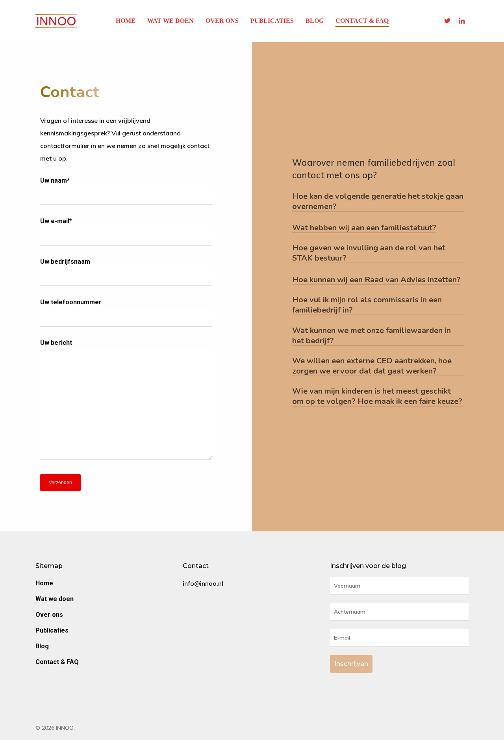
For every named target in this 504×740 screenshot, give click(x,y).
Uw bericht (56, 342)
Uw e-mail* (56, 221)
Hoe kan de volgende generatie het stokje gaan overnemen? (377, 201)
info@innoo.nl (203, 583)
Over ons (222, 20)
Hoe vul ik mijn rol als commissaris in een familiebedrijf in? (367, 305)
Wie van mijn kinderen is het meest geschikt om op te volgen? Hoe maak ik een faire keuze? (377, 396)
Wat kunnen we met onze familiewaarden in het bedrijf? (371, 336)
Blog (315, 20)
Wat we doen (170, 20)
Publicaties (272, 20)
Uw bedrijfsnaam (65, 261)
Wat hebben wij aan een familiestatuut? (364, 228)
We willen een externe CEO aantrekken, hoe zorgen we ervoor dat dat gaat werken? (372, 366)
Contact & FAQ (362, 20)
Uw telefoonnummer (71, 302)
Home (125, 20)
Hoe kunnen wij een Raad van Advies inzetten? (376, 280)
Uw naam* (55, 180)
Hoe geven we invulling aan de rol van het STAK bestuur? (368, 253)
